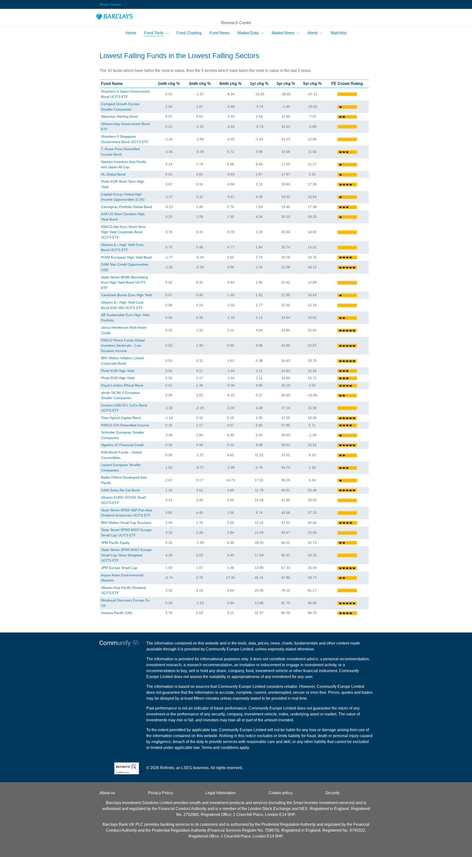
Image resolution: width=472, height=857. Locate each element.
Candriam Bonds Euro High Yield (126, 295)
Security (332, 793)
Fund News (219, 33)
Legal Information (221, 793)
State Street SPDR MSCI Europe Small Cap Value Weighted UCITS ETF (126, 555)
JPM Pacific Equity (115, 543)
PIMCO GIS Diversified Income (125, 425)
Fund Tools (153, 33)
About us (107, 793)
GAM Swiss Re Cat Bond (120, 490)
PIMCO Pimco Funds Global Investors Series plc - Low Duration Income (123, 345)
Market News (283, 33)
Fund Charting (189, 33)
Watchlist (338, 33)
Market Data (248, 33)
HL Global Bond (113, 174)
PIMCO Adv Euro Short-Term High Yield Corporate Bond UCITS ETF (123, 232)
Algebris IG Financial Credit (122, 445)
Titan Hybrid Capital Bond (121, 418)
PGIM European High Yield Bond (126, 257)
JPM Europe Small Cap (119, 568)
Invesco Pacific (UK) (116, 613)
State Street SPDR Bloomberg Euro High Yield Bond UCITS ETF (124, 282)
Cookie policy (281, 793)
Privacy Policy (160, 793)
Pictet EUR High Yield (117, 371)
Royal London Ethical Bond (122, 385)
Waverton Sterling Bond (119, 116)
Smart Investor (110, 4)
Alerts (313, 33)
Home (131, 33)
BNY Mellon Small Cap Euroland (126, 523)
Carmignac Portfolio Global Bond (126, 207)
